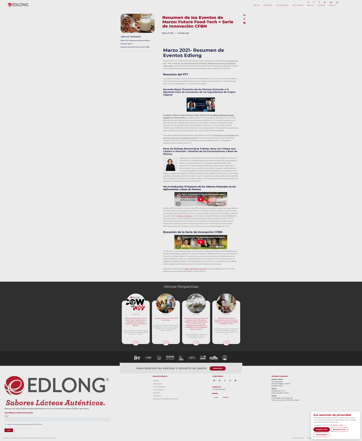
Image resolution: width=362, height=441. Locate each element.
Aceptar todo (321, 429)
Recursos (310, 5)
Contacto (332, 5)
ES (337, 2)
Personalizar (321, 435)
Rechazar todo (339, 429)
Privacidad (334, 425)
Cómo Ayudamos (282, 5)
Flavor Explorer (297, 5)
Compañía (321, 5)
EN (331, 2)
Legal (341, 425)
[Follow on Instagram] (319, 2)
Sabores (257, 5)
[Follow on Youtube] (325, 2)
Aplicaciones (267, 5)
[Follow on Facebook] (314, 2)
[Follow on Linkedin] (308, 2)
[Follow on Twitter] (303, 2)
